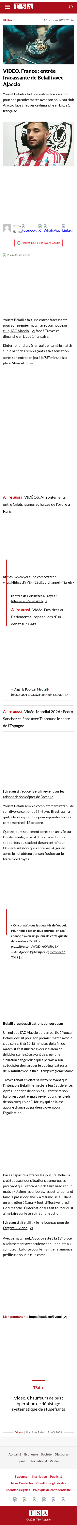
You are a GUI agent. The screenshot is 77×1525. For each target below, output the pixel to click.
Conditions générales (51, 1483)
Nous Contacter (22, 1483)
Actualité (14, 1454)
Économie (31, 1454)
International (37, 1461)
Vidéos (7, 20)
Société (46, 1454)
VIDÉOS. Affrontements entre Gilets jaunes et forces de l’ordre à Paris (36, 504)
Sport (21, 1461)
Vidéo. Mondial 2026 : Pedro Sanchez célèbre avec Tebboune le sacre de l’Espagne (38, 718)
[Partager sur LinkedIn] (68, 228)
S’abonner (22, 1476)
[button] (70, 7)
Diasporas (62, 1454)
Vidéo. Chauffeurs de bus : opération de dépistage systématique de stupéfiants (38, 1403)
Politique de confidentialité (52, 1490)
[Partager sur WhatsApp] (52, 228)
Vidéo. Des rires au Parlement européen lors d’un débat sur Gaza (37, 616)
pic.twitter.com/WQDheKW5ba (32, 946)
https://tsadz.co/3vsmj (45, 1316)
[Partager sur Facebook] (29, 228)
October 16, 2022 (52, 694)
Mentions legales (18, 1490)
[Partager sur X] (40, 228)
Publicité (56, 1476)
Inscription (39, 1476)
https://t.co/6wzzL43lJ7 (27, 601)
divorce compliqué (23, 811)
